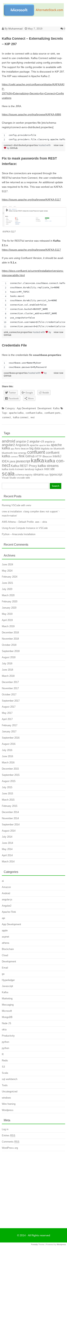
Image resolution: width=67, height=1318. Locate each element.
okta (4, 1029)
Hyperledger (8, 980)
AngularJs (22, 445)
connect (6, 417)
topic (46, 475)
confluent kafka (34, 412)
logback (39, 469)
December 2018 (10, 632)
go (3, 973)
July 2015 (7, 787)
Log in (5, 1129)
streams (38, 474)
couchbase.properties (16, 372)
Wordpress (7, 1110)
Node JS (6, 1023)
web (27, 477)
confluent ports (52, 412)
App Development (26, 408)
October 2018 (9, 644)
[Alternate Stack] (33, 15)
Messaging (8, 1004)
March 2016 (8, 762)
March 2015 (8, 799)
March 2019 (8, 626)
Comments (10, 1141)
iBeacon (47, 456)
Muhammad (15, 28)
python (5, 1041)
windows (6, 1097)
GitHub (14, 148)
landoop (29, 469)
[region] (33, 137)
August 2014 (8, 830)
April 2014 (7, 855)
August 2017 (8, 706)
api (3, 918)
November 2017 (10, 688)
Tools (5, 1085)
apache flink (44, 445)
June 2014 (7, 843)
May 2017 (7, 713)
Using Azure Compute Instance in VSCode (25, 528)
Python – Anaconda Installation (18, 534)
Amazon (6, 887)
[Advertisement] (33, 1189)
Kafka (56, 408)
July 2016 (7, 750)
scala (8, 473)
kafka (37, 460)
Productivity (8, 1035)
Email (5, 967)
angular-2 (22, 441)
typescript (56, 474)
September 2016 (11, 737)
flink (22, 456)
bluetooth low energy (14, 452)
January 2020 (9, 607)
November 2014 (10, 818)
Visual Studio (9, 477)
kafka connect (20, 417)
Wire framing (8, 1103)
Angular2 (6, 905)
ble (51, 449)
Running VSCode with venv (16, 505)
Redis (5, 1060)
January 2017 (9, 731)
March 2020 (8, 595)
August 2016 (8, 744)
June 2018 (7, 669)
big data (34, 448)
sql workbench (9, 1079)
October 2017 (9, 694)
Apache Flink (9, 911)
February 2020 (9, 601)
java (12, 461)
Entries (8, 1135)
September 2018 (11, 651)
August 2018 (8, 657)
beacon (25, 448)
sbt (52, 469)
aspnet (5, 936)
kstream (19, 469)
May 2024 (7, 570)
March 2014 (8, 861)
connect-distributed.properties (21, 145)
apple (5, 930)
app (12, 449)
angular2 (8, 445)
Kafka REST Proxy (24, 466)
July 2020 (7, 589)
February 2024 (9, 576)
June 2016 (7, 756)
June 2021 (7, 582)
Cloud (5, 955)
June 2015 (7, 793)
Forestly (34, 1244)
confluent (36, 452)
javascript (23, 461)
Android (6, 893)
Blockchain (8, 949)
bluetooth (59, 448)
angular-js (50, 441)
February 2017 (9, 725)
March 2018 (8, 676)
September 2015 (11, 775)
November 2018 (10, 638)
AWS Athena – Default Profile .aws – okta (24, 521)
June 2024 (7, 564)
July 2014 (7, 836)
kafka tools (8, 469)
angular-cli (36, 441)
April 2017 (7, 719)
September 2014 (11, 824)
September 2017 (11, 700)
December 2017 (10, 682)
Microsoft (7, 1010)
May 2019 (7, 613)
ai (3, 880)
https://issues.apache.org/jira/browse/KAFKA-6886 (31, 114)
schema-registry (24, 474)
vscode (21, 477)
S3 (3, 1066)
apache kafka (16, 412)
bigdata (45, 448)
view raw (58, 145)
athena (5, 942)
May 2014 (7, 849)
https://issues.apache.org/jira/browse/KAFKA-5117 (31, 199)
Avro (17, 448)
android (8, 441)
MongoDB (7, 1017)
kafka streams (48, 466)
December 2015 (10, 768)
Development (44, 408)
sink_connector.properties (18, 332)
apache (34, 445)
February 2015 (9, 806)
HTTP (38, 456)
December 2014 (10, 812)
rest (33, 417)
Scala (5, 1072)
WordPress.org (10, 1147)
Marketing (7, 998)
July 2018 (7, 663)
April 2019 (7, 620)
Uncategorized (9, 1091)
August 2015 (8, 781)
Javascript (7, 986)
